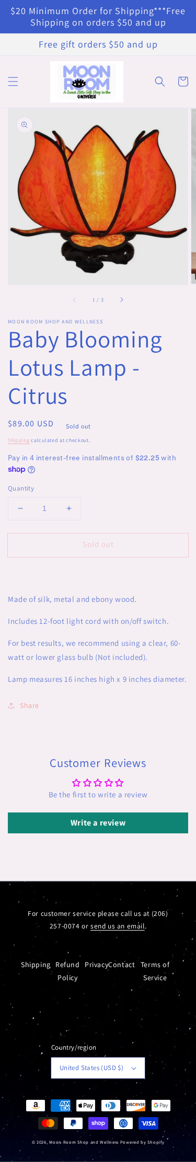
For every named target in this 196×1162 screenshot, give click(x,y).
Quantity (21, 488)
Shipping (19, 440)
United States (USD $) (91, 1067)
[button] (13, 81)
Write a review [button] (98, 822)
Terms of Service (155, 971)
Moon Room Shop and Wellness (84, 1142)
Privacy (96, 964)
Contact (121, 964)
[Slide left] (74, 299)
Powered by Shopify (142, 1142)
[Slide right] (121, 299)
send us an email (117, 926)
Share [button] (29, 705)
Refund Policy (67, 971)
